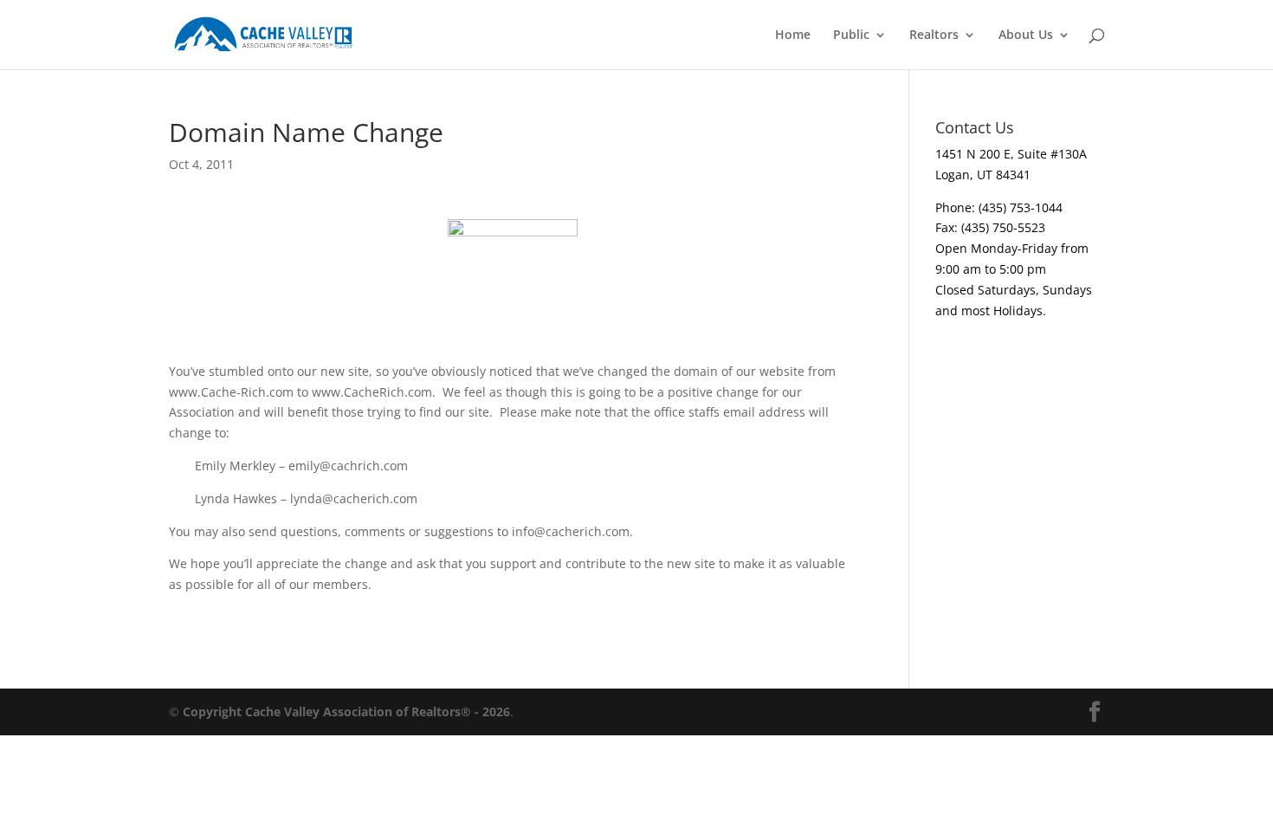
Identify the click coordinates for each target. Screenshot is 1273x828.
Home (793, 35)
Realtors (934, 35)
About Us (1025, 35)
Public (851, 35)
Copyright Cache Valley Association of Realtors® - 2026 (346, 711)
